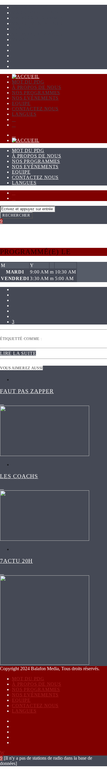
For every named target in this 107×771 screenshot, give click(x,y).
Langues (28, 39)
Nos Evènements (39, 23)
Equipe (25, 28)
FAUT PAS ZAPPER (27, 391)
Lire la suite (18, 353)
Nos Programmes (40, 18)
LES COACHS (19, 476)
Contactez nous (39, 34)
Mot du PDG (32, 7)
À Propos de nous (40, 12)
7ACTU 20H (16, 561)
